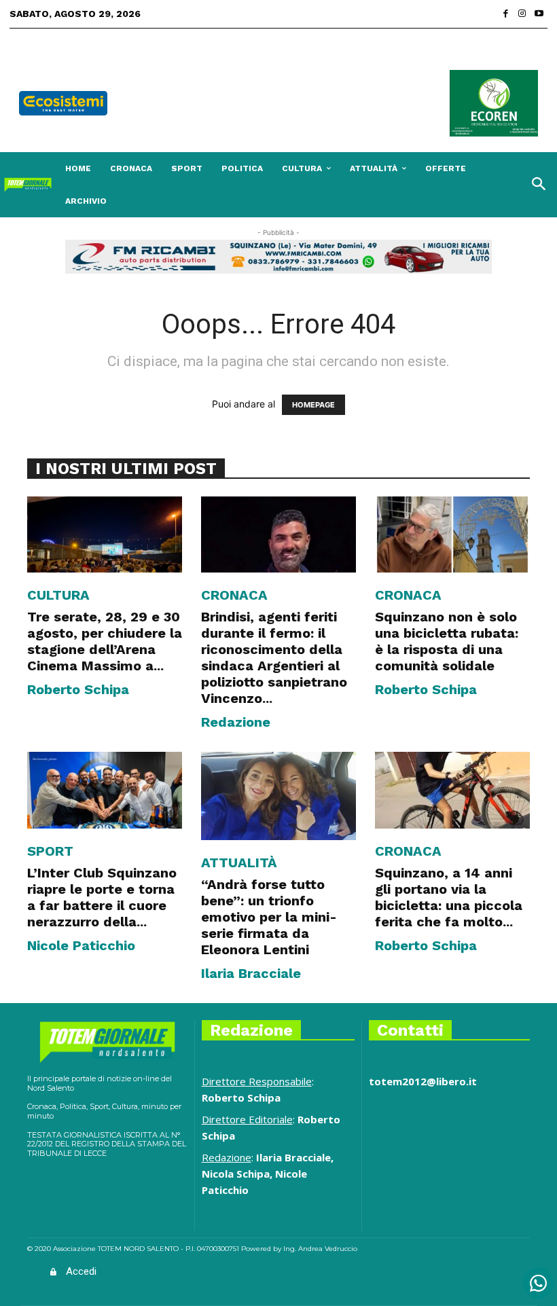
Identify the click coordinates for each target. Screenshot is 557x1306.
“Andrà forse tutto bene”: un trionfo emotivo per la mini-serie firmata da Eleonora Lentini (269, 917)
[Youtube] (539, 13)
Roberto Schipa (78, 689)
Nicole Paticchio (81, 945)
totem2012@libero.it (423, 1081)
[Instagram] (522, 13)
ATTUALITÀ (239, 862)
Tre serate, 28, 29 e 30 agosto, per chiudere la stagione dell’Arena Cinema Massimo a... (104, 641)
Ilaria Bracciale (251, 973)
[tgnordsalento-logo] (28, 185)
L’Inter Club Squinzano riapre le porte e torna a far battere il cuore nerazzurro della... (102, 897)
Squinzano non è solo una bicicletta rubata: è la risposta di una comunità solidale (446, 641)
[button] (514, 184)
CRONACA (234, 595)
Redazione (235, 722)
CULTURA (58, 595)
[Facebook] (505, 13)
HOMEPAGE (313, 405)
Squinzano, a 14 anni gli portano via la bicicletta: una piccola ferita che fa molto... (448, 897)
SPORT (50, 851)
